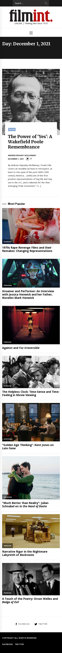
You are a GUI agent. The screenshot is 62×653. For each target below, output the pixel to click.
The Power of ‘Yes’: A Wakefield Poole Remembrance (30, 142)
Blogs (12, 129)
